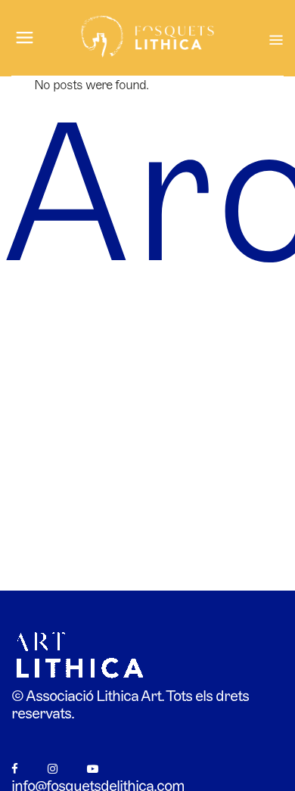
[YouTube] (92, 768)
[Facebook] (14, 768)
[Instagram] (52, 768)
